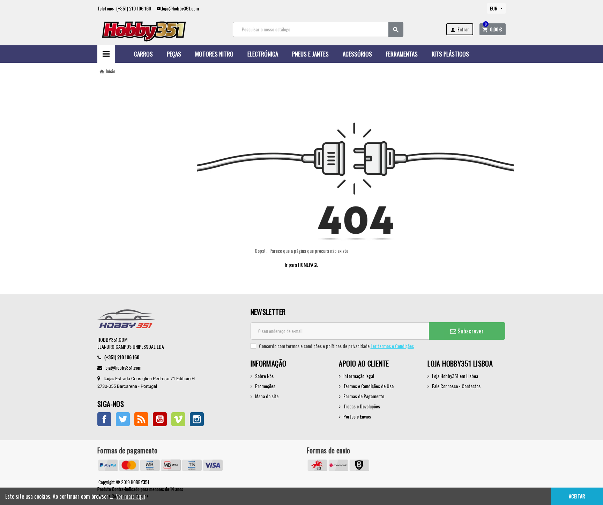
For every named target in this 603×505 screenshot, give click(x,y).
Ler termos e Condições (392, 345)
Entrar (459, 29)
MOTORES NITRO (214, 54)
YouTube (160, 419)
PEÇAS (174, 54)
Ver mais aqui (130, 496)
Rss (141, 419)
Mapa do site (266, 396)
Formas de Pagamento (363, 396)
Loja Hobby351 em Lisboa (455, 375)
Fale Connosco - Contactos (456, 386)
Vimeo (178, 419)
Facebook (104, 419)
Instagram (197, 419)
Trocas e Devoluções (361, 406)
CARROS (143, 54)
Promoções (265, 386)
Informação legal (358, 375)
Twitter (123, 419)
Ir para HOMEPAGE (301, 264)
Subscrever (470, 330)
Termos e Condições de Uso (368, 386)
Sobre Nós (264, 375)
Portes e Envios (357, 416)
